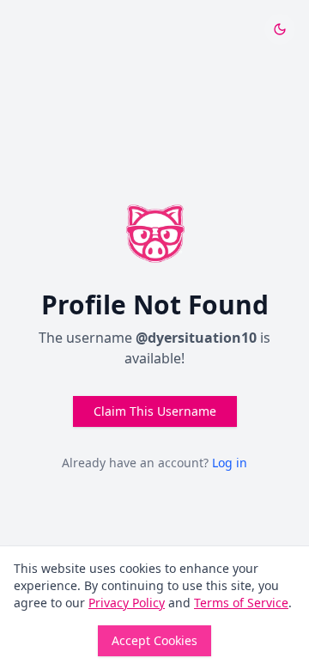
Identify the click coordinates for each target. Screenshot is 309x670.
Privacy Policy (126, 602)
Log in (229, 462)
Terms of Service (241, 602)
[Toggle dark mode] (279, 29)
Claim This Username (155, 411)
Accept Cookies (154, 640)
